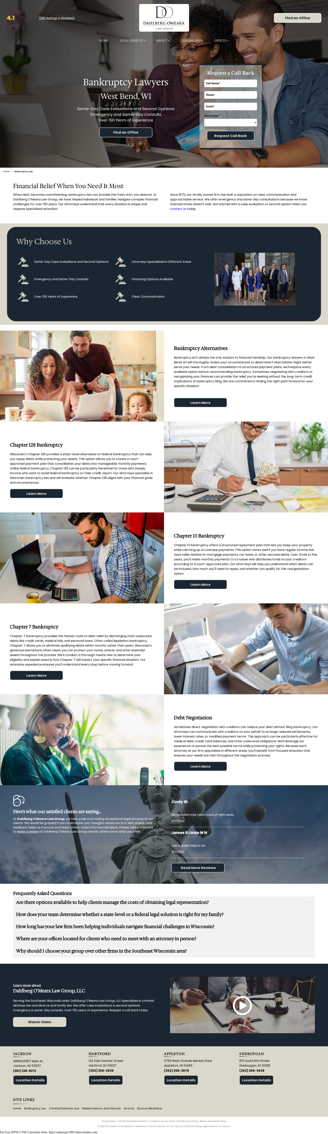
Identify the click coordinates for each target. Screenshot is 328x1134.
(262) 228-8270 (24, 1071)
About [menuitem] (161, 40)
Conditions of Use (159, 1121)
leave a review (28, 831)
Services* (211, 116)
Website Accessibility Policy (213, 1121)
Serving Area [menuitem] (192, 40)
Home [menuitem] (104, 40)
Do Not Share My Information (133, 1121)
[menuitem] (168, 40)
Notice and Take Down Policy (183, 1121)
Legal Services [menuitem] (132, 40)
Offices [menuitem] (220, 40)
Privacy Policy (108, 1121)
